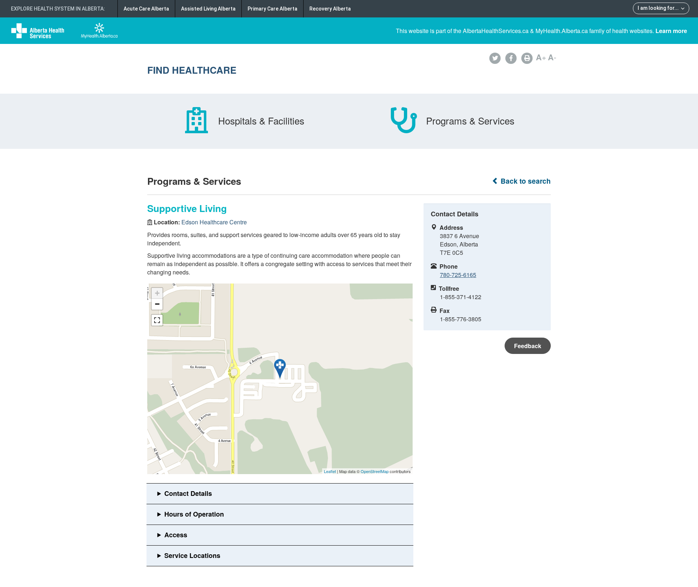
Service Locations (192, 555)
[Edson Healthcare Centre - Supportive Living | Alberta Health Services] (280, 369)
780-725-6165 (458, 274)
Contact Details (188, 493)
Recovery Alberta (330, 9)
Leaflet (330, 471)
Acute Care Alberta (146, 9)
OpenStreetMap (375, 471)
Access (175, 534)
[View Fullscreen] (157, 320)
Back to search (525, 181)
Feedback (527, 346)
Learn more (671, 31)
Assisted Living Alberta (208, 9)
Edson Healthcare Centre (214, 222)
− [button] (157, 304)
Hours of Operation (194, 514)
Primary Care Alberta (272, 9)
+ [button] (157, 293)
